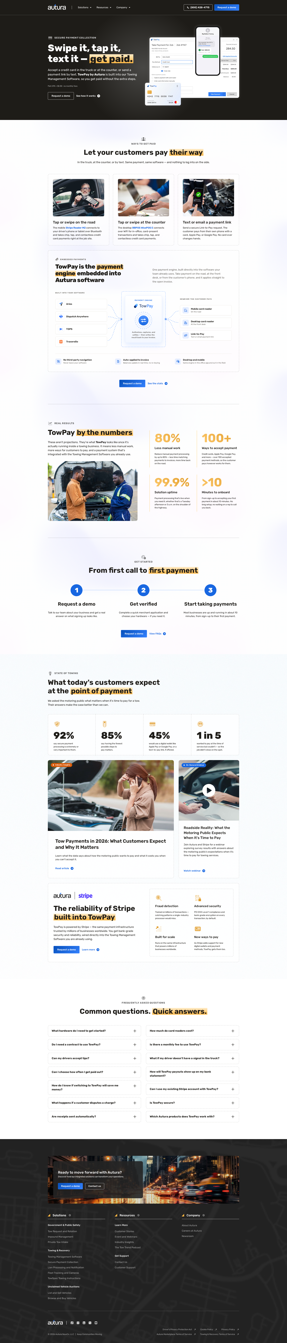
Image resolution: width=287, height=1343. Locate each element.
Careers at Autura (192, 1230)
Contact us (94, 1186)
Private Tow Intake (58, 1242)
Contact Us (121, 1262)
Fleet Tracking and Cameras (63, 1272)
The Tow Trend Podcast (128, 1247)
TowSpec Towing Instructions (64, 1278)
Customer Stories (124, 1231)
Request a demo (226, 7)
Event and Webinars (126, 1236)
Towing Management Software (65, 1256)
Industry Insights (124, 1242)
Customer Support (125, 1267)
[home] (57, 7)
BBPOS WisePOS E (142, 227)
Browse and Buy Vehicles (62, 1298)
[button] (85, 7)
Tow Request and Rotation (62, 1231)
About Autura (189, 1225)
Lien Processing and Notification (66, 1267)
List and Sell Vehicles (59, 1292)
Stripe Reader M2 (76, 227)
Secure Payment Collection (63, 1262)
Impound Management (60, 1236)
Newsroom (188, 1236)
